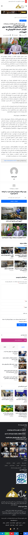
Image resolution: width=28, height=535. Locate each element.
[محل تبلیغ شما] (14, 12)
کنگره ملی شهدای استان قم (16, 468)
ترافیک (13, 463)
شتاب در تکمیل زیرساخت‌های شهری (7, 255)
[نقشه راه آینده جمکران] (7, 263)
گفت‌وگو (7, 525)
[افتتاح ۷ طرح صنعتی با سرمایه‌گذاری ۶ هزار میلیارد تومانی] (21, 393)
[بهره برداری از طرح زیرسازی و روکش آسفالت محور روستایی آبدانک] (22, 372)
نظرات (4, 347)
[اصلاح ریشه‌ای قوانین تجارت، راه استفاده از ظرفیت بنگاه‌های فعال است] (21, 408)
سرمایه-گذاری (23, 465)
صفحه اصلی (23, 17)
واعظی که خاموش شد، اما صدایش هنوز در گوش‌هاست (13, 1)
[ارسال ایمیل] (20, 35)
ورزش (4, 523)
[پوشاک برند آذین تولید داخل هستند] (14, 455)
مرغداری (6, 465)
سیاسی (23, 523)
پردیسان (24, 468)
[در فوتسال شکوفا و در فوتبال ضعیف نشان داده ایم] (22, 360)
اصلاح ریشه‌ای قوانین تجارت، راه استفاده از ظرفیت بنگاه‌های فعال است (21, 414)
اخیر (14, 347)
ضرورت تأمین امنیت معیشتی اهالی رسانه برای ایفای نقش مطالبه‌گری (10, 377)
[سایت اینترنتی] (14, 179)
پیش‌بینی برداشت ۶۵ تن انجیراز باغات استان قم (8, 413)
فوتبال (17, 465)
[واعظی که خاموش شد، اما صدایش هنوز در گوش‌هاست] (5, 450)
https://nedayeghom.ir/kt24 (10, 160)
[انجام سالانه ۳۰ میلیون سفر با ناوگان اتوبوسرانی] (21, 250)
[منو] (2, 6)
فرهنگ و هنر (12, 523)
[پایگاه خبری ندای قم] (20, 6)
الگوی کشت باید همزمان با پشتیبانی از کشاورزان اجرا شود (7, 398)
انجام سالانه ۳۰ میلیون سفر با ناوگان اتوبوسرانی (21, 255)
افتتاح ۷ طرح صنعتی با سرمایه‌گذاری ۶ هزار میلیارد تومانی (21, 399)
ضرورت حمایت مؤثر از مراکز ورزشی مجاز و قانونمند (10, 365)
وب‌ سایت (25, 313)
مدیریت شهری (17, 17)
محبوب (23, 347)
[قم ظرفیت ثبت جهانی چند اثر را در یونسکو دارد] (22, 353)
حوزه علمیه (12, 525)
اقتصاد (16, 525)
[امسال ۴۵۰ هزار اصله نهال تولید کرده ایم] (5, 455)
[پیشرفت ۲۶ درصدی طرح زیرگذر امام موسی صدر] (21, 263)
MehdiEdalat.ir (14, 520)
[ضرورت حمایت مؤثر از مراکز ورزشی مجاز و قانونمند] (22, 366)
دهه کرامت (8, 463)
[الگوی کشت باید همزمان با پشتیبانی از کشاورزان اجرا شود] (7, 393)
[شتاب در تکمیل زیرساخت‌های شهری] (7, 250)
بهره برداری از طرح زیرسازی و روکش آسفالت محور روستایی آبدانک (11, 371)
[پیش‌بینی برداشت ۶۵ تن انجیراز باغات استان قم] (7, 408)
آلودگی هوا (24, 463)
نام (26, 301)
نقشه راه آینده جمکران (8, 269)
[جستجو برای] (26, 6)
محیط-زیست (12, 465)
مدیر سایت (23, 35)
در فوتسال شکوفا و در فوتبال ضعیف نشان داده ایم (10, 358)
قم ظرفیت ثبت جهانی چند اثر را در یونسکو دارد (11, 352)
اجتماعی (18, 463)
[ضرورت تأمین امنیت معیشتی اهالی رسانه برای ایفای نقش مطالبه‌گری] (22, 379)
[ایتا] (10, 529)
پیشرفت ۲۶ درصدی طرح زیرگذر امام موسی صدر (21, 269)
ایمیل (25, 307)
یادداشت (20, 525)
